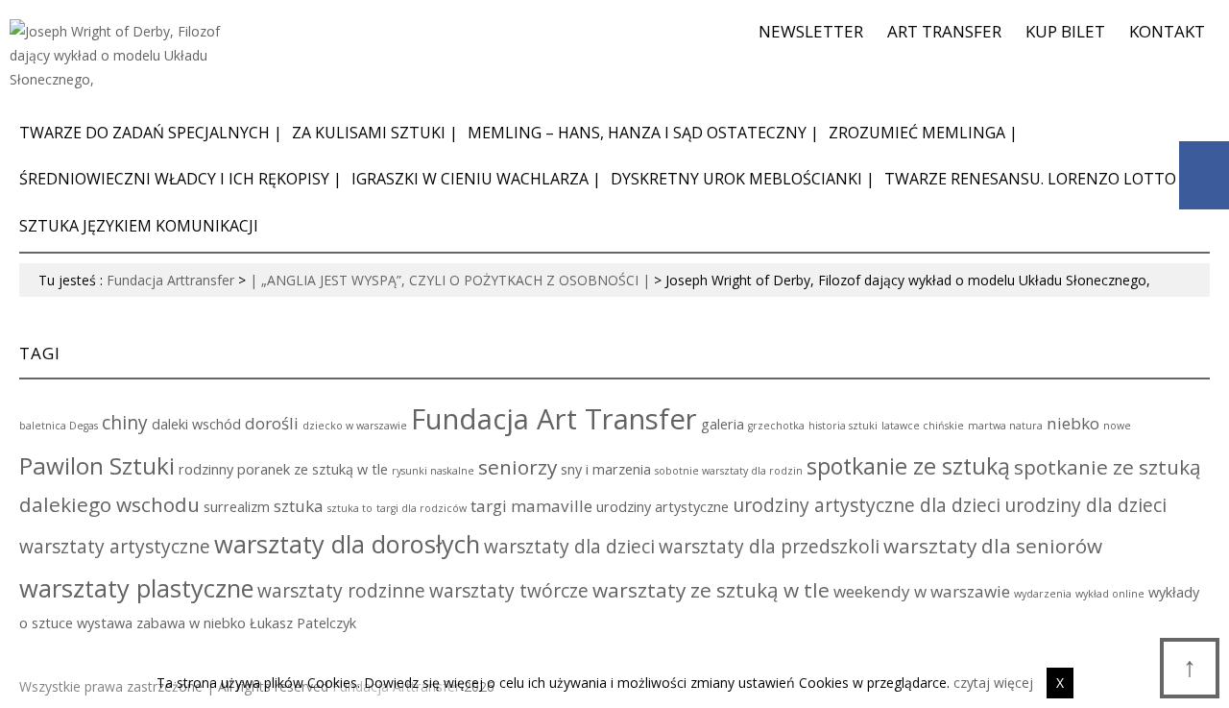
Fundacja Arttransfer (170, 280)
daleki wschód (196, 424)
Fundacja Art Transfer (554, 419)
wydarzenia (1043, 593)
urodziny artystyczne (662, 507)
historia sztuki (843, 425)
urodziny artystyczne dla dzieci (866, 505)
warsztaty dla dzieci (569, 546)
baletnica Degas (58, 425)
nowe (1117, 425)
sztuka (299, 506)
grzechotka (776, 425)
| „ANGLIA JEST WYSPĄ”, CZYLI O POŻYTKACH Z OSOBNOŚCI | (450, 280)
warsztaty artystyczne (114, 546)
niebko (1073, 423)
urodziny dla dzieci (1085, 505)
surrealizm (237, 507)
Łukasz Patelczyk (303, 623)
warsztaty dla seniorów (992, 545)
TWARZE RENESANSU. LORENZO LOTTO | (1036, 178)
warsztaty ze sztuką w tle (711, 589)
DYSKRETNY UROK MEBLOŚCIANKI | (743, 178)
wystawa (105, 623)
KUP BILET (1065, 31)
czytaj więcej (993, 682)
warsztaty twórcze (509, 590)
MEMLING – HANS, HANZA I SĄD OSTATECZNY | (643, 132)
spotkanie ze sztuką (908, 466)
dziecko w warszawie (354, 425)
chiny (125, 422)
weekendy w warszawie (921, 591)
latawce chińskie (922, 425)
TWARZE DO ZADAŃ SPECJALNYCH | (150, 132)
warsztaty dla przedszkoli (769, 546)
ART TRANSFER (944, 31)
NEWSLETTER (811, 31)
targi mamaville (531, 506)
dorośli (272, 423)
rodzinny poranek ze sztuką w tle (283, 469)
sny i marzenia (606, 469)
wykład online (1110, 593)
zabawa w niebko (191, 623)
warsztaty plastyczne (136, 588)
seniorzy (517, 466)
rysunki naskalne (433, 470)
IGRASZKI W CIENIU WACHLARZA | (476, 178)
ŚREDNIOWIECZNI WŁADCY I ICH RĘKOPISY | (180, 178)
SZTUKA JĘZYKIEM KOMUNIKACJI (138, 225)
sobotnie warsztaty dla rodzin (729, 470)
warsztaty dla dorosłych (347, 543)
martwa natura (1005, 425)
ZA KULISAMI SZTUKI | (375, 132)
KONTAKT (1167, 31)
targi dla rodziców (421, 508)
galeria (722, 424)
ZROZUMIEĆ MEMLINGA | (923, 132)
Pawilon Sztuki (97, 465)
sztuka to (350, 508)
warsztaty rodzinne (341, 590)
